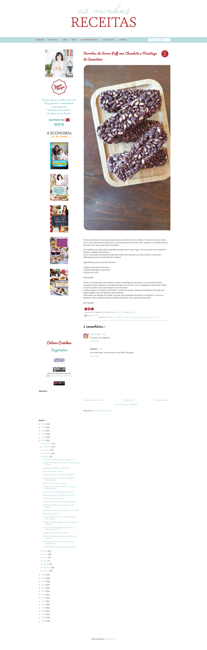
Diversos (123, 40)
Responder (94, 341)
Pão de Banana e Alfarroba (54, 498)
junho (45, 554)
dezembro (47, 443)
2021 (43, 440)
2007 (43, 617)
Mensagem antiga (161, 400)
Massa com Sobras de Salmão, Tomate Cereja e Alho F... (61, 464)
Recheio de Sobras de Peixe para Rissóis (59, 502)
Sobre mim (39, 40)
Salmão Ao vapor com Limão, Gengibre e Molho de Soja (59, 479)
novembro (47, 446)
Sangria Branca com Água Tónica (56, 533)
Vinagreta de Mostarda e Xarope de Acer (59, 547)
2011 (43, 604)
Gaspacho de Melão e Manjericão (56, 468)
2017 (43, 585)
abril (45, 561)
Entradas (53, 40)
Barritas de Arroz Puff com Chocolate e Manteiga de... (58, 542)
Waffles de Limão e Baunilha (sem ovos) (59, 495)
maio (45, 557)
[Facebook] (55, 124)
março (46, 564)
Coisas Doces (111, 317)
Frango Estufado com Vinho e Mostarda (58, 474)
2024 (43, 430)
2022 (43, 437)
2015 (43, 591)
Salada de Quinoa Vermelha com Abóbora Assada (60, 537)
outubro (46, 450)
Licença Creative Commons (61, 376)
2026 (43, 424)
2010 (43, 608)
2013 (43, 598)
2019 (43, 578)
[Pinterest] (59, 124)
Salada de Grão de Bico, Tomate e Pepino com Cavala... (59, 518)
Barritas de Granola (51, 513)
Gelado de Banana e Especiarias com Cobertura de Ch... (58, 528)
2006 (43, 621)
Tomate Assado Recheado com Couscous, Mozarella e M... (60, 487)
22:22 (100, 349)
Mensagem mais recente (94, 400)
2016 (43, 588)
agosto (46, 456)
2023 (43, 434)
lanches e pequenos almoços (135, 317)
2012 (43, 601)
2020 (43, 575)
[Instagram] (62, 124)
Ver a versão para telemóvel (126, 404)
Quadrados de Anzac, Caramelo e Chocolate (61, 510)
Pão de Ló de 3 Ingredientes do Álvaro (58, 492)
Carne (64, 40)
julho (45, 551)
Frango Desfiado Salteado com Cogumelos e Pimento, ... (61, 523)
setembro (47, 453)
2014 (43, 594)
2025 (43, 427)
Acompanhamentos (89, 40)
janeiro (46, 570)
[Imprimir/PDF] (91, 315)
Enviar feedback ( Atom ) (102, 410)
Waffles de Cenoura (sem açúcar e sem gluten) (58, 506)
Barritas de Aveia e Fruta (53, 471)
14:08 (103, 334)
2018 (43, 581)
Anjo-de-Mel (95, 334)
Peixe (74, 40)
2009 (43, 611)
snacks (156, 317)
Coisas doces (108, 40)
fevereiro (47, 567)
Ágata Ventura (109, 639)
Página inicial (129, 400)
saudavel (150, 317)
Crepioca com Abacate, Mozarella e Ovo (59, 459)
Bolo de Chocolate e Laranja (54, 483)
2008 (43, 614)
